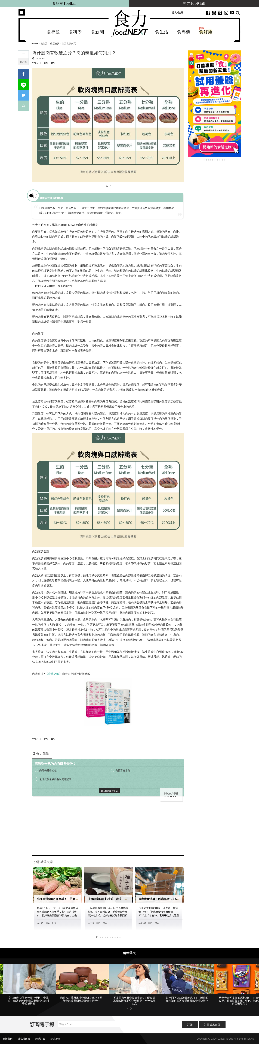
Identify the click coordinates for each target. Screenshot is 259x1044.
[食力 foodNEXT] (129, 23)
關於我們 (8, 1038)
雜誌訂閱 (40, 1038)
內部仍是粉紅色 (48, 770)
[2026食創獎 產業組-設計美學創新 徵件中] (214, 103)
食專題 (53, 32)
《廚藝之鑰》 (53, 674)
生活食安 (54, 43)
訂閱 (190, 1024)
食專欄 (183, 32)
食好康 (205, 32)
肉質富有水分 (122, 770)
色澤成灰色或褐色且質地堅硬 (55, 779)
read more (171, 796)
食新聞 (97, 32)
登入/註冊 (177, 12)
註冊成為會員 (212, 1024)
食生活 (161, 32)
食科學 (75, 32)
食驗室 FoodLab (64, 3)
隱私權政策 (24, 1038)
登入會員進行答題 (109, 790)
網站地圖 (55, 1038)
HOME (35, 43)
